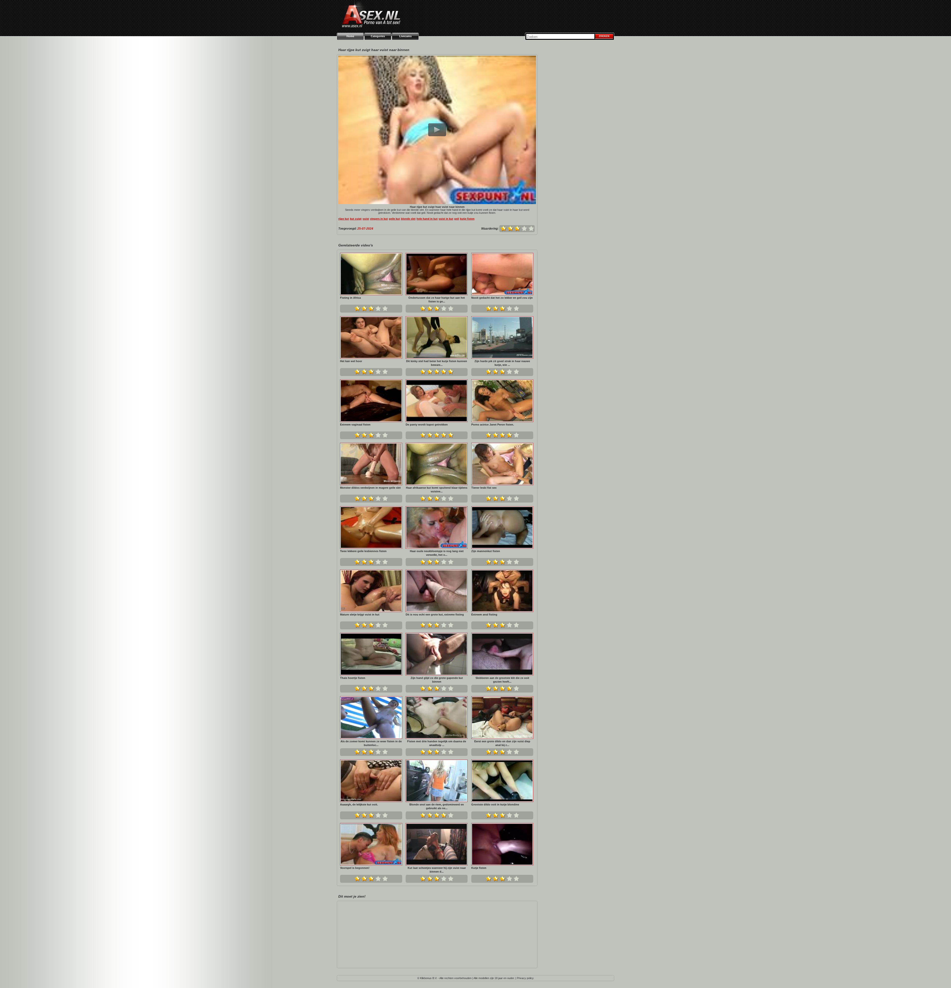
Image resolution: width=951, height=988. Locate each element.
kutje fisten (467, 218)
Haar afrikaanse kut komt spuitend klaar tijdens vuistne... (436, 489)
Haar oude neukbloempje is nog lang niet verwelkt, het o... (437, 553)
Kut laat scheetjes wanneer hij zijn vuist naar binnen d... (437, 869)
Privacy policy (525, 978)
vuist (366, 218)
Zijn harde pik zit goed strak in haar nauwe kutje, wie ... (502, 363)
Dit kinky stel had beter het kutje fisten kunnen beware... (436, 363)
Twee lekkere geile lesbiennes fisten (363, 551)
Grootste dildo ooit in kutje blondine (495, 804)
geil (456, 218)
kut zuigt (356, 218)
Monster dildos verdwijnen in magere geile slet (370, 487)
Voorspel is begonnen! (355, 867)
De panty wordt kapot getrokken (427, 424)
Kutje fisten (478, 867)
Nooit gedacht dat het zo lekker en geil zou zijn (502, 297)
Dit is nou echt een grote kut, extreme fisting (435, 614)
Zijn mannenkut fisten (485, 551)
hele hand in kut (427, 218)
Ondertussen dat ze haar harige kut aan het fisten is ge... (436, 299)
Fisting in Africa (350, 297)
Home (350, 36)
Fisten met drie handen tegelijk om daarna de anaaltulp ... (436, 743)
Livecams (405, 36)
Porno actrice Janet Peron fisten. (492, 424)
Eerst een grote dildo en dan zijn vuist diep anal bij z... (502, 743)
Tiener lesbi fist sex (484, 487)
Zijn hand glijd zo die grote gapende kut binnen (437, 679)
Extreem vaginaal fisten (355, 424)
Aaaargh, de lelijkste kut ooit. (359, 804)
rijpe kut (343, 218)
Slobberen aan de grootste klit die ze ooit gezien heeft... (502, 679)
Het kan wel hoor (351, 361)
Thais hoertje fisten (352, 677)
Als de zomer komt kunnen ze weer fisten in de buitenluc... (371, 743)
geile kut (394, 218)
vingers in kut (379, 218)
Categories (378, 36)
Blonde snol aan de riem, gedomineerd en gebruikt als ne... (436, 806)
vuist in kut (446, 218)
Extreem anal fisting (484, 614)
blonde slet (408, 218)
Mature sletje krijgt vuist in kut (359, 614)
